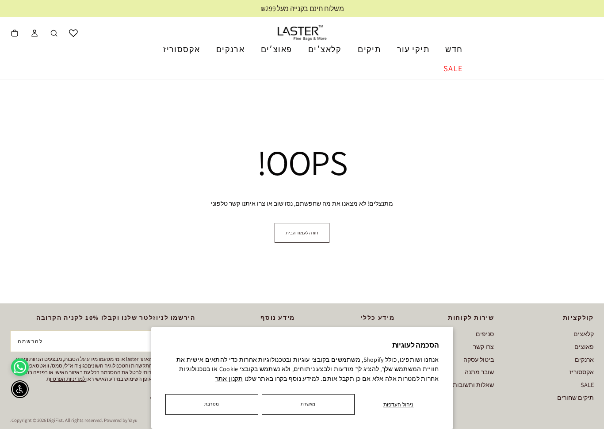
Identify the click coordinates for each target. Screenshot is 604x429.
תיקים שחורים (575, 397)
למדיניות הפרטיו (68, 378)
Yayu (133, 420)
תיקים (369, 49)
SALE (453, 68)
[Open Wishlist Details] (73, 33)
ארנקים (230, 49)
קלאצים (583, 333)
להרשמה (30, 341)
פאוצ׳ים (276, 49)
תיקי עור (413, 49)
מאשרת (308, 404)
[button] (54, 34)
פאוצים (584, 346)
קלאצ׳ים (325, 49)
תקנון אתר (229, 379)
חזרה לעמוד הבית (302, 233)
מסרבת (211, 404)
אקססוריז (181, 49)
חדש (454, 49)
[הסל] (14, 34)
